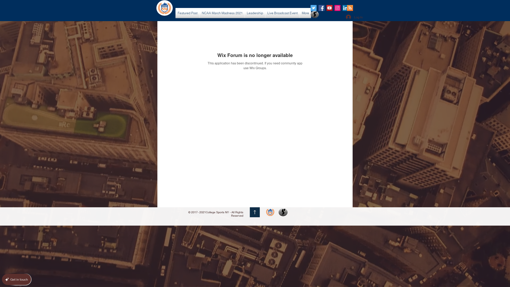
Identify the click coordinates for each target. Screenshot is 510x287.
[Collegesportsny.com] (314, 8)
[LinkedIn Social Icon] (345, 8)
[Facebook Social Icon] (322, 8)
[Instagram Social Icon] (337, 8)
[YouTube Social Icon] (329, 8)
